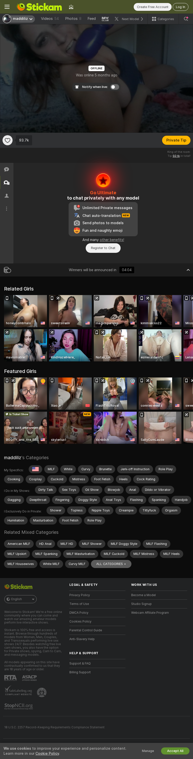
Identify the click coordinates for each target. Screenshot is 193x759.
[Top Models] (71, 7)
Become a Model (143, 595)
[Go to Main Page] (39, 7)
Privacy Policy (79, 595)
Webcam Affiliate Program (150, 612)
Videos (50, 18)
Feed (91, 18)
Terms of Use (79, 604)
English (16, 599)
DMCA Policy (78, 612)
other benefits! (112, 240)
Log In (180, 7)
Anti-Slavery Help (82, 639)
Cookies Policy (80, 621)
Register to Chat (103, 248)
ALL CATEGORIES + (111, 564)
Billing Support (80, 672)
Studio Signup (141, 604)
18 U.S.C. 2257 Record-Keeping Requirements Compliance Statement (54, 727)
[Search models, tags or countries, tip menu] (186, 19)
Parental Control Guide (85, 630)
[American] (35, 469)
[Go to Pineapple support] (42, 692)
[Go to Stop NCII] (19, 706)
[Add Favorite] (8, 140)
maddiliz (12, 457)
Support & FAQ (80, 663)
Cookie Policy (47, 753)
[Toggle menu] (7, 7)
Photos (73, 18)
